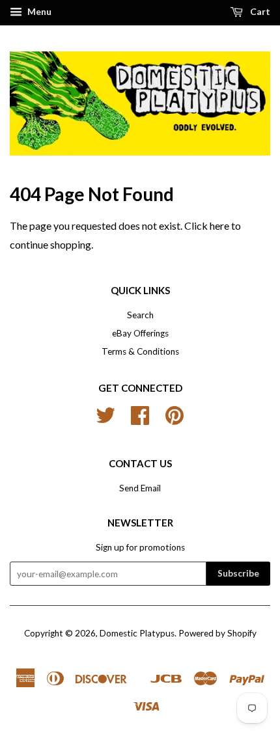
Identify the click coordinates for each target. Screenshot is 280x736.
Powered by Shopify (217, 633)
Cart (259, 11)
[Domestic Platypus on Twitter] (105, 420)
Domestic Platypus (137, 633)
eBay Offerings (140, 333)
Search (140, 315)
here (219, 225)
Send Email (140, 488)
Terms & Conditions (140, 351)
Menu (38, 11)
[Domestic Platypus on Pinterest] (174, 420)
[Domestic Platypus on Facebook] (140, 420)
